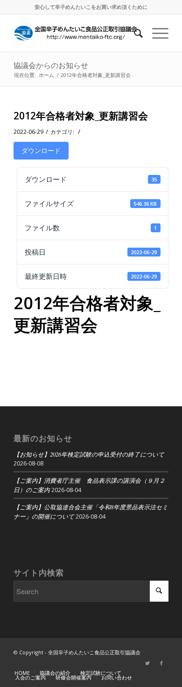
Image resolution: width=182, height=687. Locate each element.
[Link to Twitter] (147, 663)
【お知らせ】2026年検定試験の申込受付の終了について (89, 454)
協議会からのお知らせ (51, 65)
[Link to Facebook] (161, 663)
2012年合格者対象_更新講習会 (81, 115)
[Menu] (155, 33)
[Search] (134, 33)
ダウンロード (41, 150)
